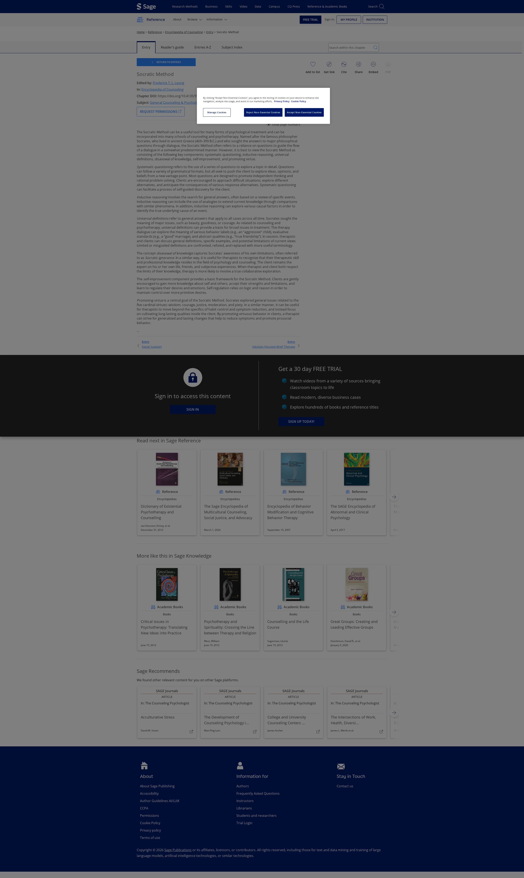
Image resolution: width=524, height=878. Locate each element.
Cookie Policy (298, 101)
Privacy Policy (282, 101)
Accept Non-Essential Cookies (304, 112)
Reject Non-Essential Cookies (263, 112)
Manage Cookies (216, 112)
